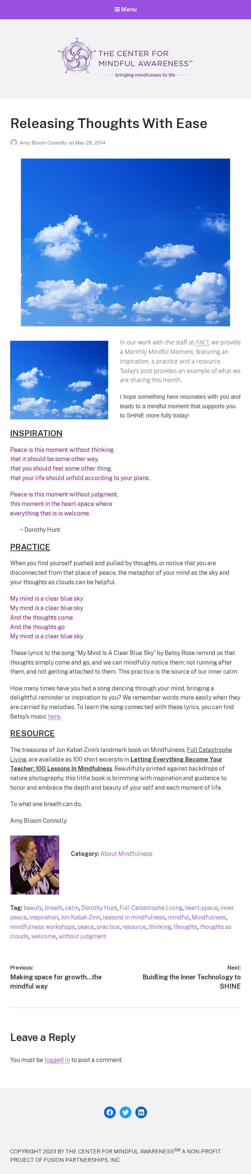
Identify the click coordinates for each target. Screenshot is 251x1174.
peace (85, 926)
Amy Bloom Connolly (44, 142)
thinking (160, 926)
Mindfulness (209, 917)
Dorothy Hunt (99, 907)
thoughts (185, 926)
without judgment (82, 936)
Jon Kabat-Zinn (80, 917)
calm (72, 907)
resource (134, 926)
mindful (178, 917)
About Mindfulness (126, 853)
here (54, 716)
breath (53, 907)
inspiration (43, 917)
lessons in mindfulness (134, 917)
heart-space (201, 907)
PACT (202, 342)
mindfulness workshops (42, 926)
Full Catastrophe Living (151, 907)
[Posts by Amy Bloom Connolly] (15, 142)
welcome (43, 936)
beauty (33, 907)
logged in (57, 1059)
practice (108, 926)
